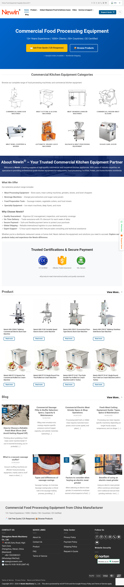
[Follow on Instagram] (94, 3)
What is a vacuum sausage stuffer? (15, 458)
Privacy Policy (70, 537)
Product (34, 10)
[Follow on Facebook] (92, 3)
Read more (9, 338)
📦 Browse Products (84, 48)
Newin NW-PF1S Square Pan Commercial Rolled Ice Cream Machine (14, 377)
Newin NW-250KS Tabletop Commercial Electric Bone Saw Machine (15, 331)
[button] (120, 12)
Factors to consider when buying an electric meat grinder (77, 480)
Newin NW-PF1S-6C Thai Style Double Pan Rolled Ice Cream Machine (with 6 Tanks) (74, 377)
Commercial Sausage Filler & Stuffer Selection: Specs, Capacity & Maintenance (46, 411)
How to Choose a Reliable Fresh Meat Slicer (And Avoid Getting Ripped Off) (15, 430)
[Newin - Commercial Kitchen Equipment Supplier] (11, 12)
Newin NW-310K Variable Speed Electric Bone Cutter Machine (45, 330)
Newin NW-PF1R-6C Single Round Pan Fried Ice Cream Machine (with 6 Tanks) (106, 377)
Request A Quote (71, 551)
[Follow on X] (96, 3)
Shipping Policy (70, 547)
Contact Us (37, 542)
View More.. (113, 292)
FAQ (34, 551)
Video (74, 10)
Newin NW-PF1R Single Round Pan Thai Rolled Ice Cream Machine (46, 376)
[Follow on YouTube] (106, 3)
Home (26, 10)
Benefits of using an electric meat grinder (108, 479)
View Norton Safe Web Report (102, 556)
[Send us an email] (99, 3)
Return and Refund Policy (36, 580)
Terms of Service (40, 556)
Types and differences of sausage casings (46, 479)
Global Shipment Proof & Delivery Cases (55, 10)
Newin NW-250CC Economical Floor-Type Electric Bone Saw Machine (76, 330)
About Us (37, 537)
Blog (27, 15)
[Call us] (101, 3)
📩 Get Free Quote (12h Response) (47, 47)
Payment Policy (70, 542)
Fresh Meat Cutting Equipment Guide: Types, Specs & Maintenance (108, 410)
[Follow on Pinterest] (103, 3)
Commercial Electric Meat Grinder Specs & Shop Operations (77, 410)
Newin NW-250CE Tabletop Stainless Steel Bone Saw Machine (106, 330)
